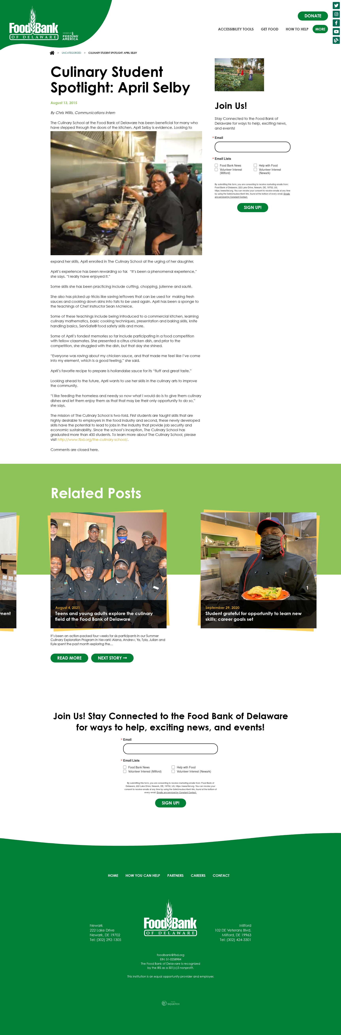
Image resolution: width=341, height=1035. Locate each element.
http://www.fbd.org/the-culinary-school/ (92, 440)
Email (219, 137)
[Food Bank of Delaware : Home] (33, 23)
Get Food (269, 29)
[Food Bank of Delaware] (170, 917)
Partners (175, 875)
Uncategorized (71, 52)
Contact (221, 875)
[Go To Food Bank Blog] (336, 40)
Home (113, 875)
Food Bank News (230, 165)
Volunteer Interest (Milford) (231, 171)
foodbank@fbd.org (170, 955)
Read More (69, 658)
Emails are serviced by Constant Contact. (177, 792)
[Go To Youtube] (336, 31)
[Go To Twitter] (336, 5)
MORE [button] (320, 29)
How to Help (297, 29)
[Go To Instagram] (336, 14)
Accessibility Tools (236, 29)
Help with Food (268, 165)
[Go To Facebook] (336, 22)
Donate (312, 15)
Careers (198, 875)
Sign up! (252, 207)
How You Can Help (143, 875)
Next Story (110, 658)
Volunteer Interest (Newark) (270, 171)
